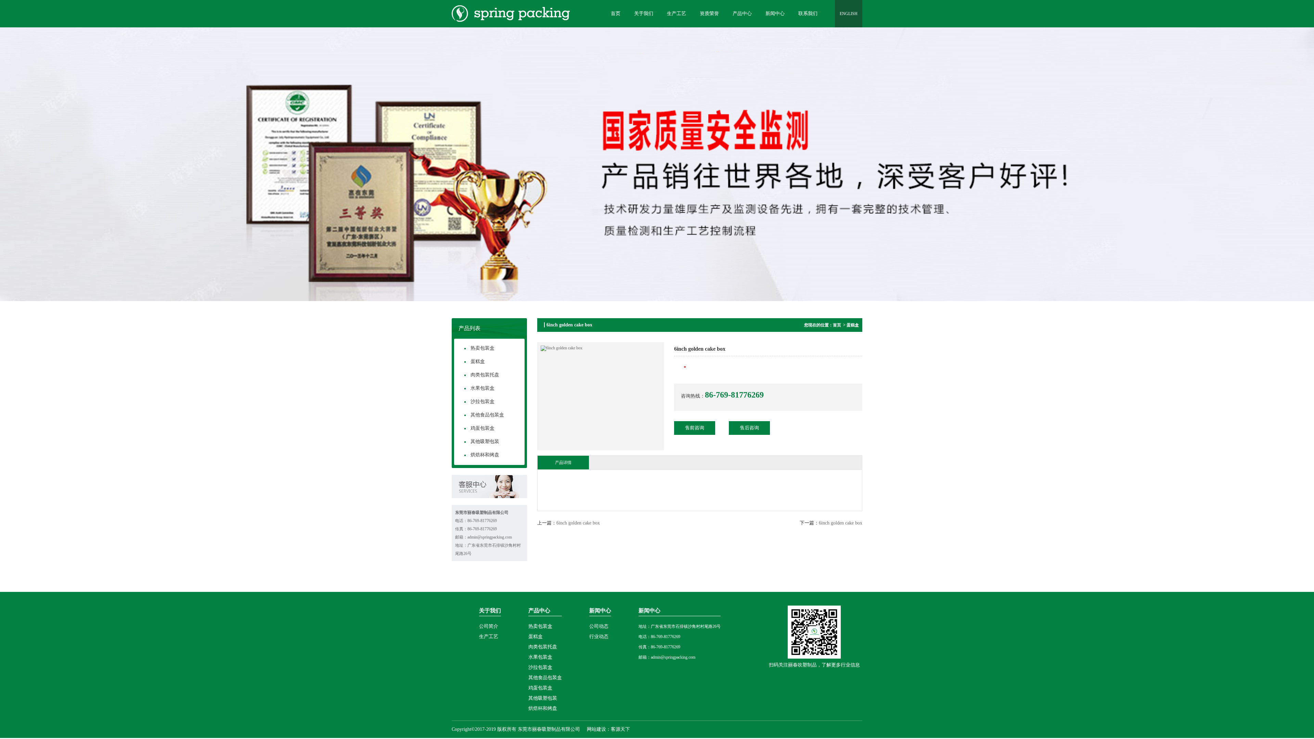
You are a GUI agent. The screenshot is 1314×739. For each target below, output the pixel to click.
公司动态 (598, 626)
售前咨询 (694, 427)
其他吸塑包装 (485, 441)
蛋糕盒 (478, 361)
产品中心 (742, 13)
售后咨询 (749, 427)
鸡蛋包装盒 (482, 428)
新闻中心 (775, 13)
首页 (615, 13)
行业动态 (598, 636)
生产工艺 (676, 13)
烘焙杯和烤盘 (485, 454)
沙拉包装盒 (482, 401)
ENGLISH (849, 13)
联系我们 (807, 13)
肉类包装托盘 (485, 374)
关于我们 (643, 13)
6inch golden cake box (578, 523)
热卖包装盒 (482, 348)
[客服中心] (489, 496)
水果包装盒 (482, 388)
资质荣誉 (709, 13)
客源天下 (620, 729)
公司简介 (488, 626)
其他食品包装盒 (487, 414)
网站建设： (598, 729)
